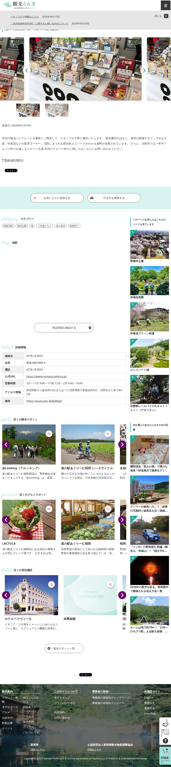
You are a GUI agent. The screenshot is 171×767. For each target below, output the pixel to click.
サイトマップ (62, 697)
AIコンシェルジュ (31, 699)
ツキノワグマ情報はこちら (25, 16)
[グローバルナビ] (165, 5)
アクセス (28, 716)
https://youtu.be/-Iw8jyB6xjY (44, 401)
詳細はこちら (38, 749)
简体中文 (149, 708)
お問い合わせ (62, 717)
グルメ (6, 712)
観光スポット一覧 (64, 648)
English (148, 697)
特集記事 (7, 723)
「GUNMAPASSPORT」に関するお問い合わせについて (39, 23)
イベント (7, 728)
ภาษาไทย (150, 713)
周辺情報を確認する (64, 328)
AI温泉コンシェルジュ (29, 709)
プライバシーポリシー (64, 705)
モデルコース (10, 707)
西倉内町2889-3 (13, 160)
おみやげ (7, 717)
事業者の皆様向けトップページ (111, 697)
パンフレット (31, 732)
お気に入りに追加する (57, 198)
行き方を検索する (114, 198)
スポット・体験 (10, 699)
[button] (27, 71)
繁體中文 (149, 703)
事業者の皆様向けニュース (108, 703)
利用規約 (59, 712)
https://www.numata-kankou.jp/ (46, 376)
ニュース (28, 727)
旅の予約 (28, 721)
